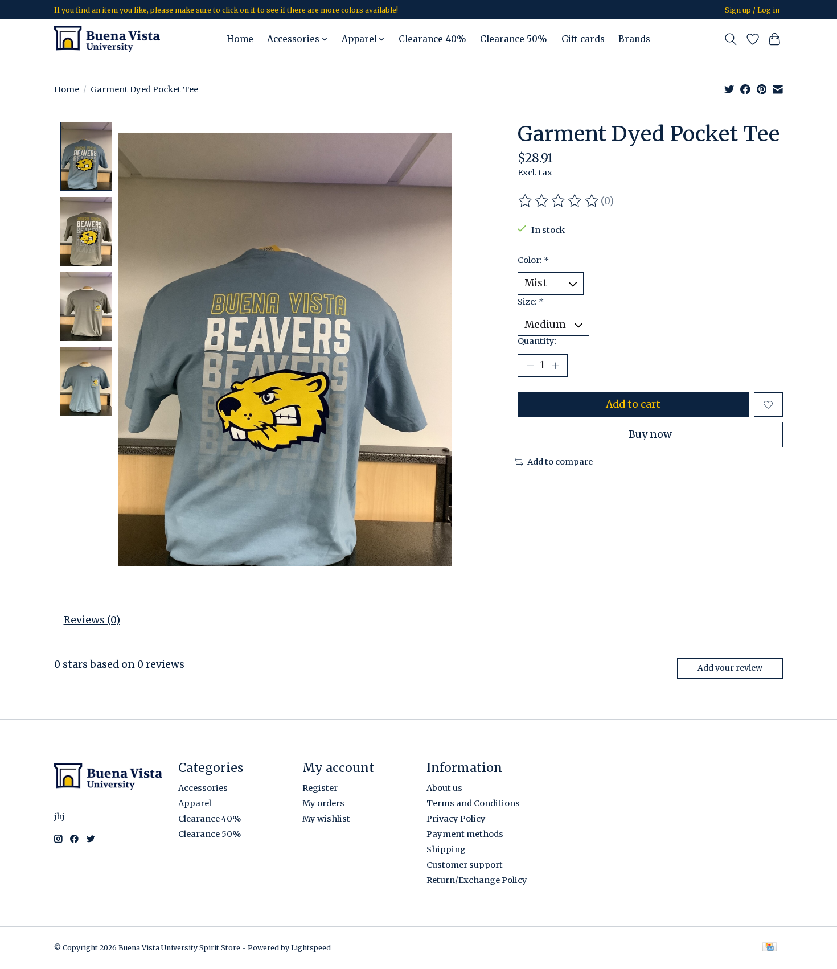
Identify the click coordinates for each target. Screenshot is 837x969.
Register (320, 788)
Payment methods (464, 834)
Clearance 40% (432, 39)
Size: (531, 302)
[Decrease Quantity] (530, 365)
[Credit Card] (769, 947)
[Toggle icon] (731, 39)
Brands (634, 39)
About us (444, 788)
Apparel (194, 803)
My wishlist (326, 819)
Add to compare (560, 462)
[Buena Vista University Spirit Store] (107, 39)
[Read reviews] (559, 201)
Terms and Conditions (473, 803)
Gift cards (583, 39)
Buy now (650, 434)
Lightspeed (311, 947)
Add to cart (633, 404)
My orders (323, 803)
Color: (533, 260)
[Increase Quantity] (555, 365)
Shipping (446, 849)
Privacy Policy (456, 819)
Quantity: (537, 341)
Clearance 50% (513, 39)
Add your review (730, 668)
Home (240, 39)
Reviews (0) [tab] (92, 620)
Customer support (464, 865)
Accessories (203, 788)
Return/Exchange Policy (476, 880)
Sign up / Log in (752, 10)
